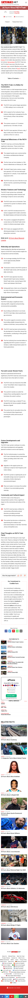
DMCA (12, 959)
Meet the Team (20, 956)
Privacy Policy (23, 959)
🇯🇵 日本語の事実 (8, 974)
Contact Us (14, 958)
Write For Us (21, 958)
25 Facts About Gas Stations (14, 667)
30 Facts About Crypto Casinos (15, 642)
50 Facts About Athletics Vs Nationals (13, 888)
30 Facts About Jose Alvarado (10, 851)
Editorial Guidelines (19, 16)
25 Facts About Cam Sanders (10, 943)
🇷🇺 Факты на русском (18, 979)
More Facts (11, 961)
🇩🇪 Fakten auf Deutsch (21, 961)
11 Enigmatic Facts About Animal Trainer (13, 758)
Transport (7, 21)
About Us (4, 956)
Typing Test (4, 711)
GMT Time (3, 707)
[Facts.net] (9, 2)
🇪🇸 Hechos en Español (19, 963)
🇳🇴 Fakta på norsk (7, 968)
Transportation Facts (17, 21)
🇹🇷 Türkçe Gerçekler (20, 981)
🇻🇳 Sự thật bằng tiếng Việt (7, 981)
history (3, 60)
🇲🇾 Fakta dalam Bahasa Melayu (13, 975)
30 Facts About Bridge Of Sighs (10, 925)
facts (18, 68)
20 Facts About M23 (12, 672)
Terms (16, 959)
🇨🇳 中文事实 (13, 982)
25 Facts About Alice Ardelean (10, 776)
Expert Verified (8, 16)
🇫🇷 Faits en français (7, 963)
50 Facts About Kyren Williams (10, 833)
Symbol (3, 703)
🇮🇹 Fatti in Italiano (6, 965)
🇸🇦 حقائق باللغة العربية (6, 970)
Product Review (6, 958)
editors (12, 605)
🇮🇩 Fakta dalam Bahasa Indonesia (17, 972)
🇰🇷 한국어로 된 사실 (18, 974)
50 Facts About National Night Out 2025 (13, 870)
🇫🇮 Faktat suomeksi (18, 968)
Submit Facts (3, 961)
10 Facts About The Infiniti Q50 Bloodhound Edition (15, 663)
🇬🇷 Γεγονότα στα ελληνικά (19, 970)
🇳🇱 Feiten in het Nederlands (8, 977)
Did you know (11, 62)
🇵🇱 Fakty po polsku (20, 977)
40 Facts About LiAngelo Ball (10, 795)
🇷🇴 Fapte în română (7, 979)
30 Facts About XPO (12, 652)
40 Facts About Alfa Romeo (9, 907)
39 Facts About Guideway (9, 740)
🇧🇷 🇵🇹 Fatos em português (18, 965)
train (8, 66)
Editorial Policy (11, 956)
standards (17, 601)
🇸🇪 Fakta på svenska (19, 966)
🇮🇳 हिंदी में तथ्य (5, 972)
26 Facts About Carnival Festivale (16, 657)
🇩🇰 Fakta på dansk (7, 966)
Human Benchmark (6, 714)
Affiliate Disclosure (4, 959)
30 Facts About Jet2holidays (14, 647)
